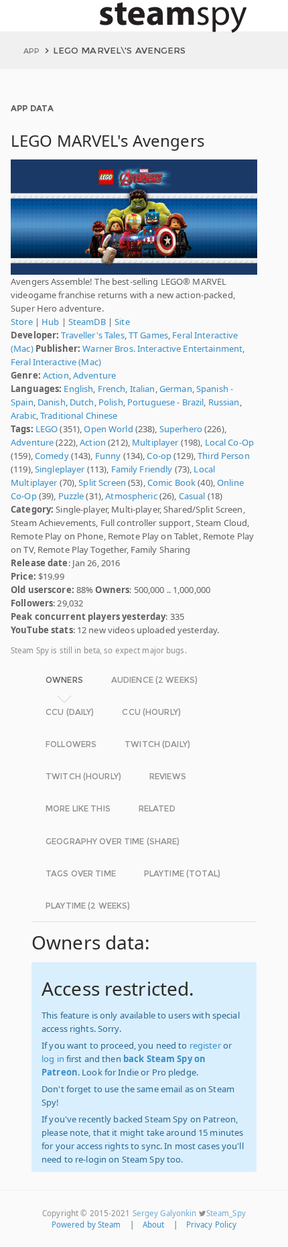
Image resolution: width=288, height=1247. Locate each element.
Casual (192, 496)
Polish (110, 402)
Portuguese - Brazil (165, 402)
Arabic (23, 415)
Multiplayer (155, 442)
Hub (50, 322)
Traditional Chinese (78, 415)
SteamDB (87, 322)
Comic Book (171, 482)
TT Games (148, 335)
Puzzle (71, 496)
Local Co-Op (229, 442)
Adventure (94, 375)
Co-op (159, 456)
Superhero (180, 429)
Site (122, 322)
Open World (108, 429)
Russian (224, 402)
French (112, 389)
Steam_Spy (226, 1213)
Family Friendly (142, 469)
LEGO (46, 429)
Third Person (224, 456)
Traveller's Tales (92, 335)
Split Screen (102, 482)
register (205, 1045)
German (175, 389)
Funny (108, 456)
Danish (52, 402)
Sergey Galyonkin (165, 1213)
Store (22, 322)
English (78, 389)
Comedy (52, 456)
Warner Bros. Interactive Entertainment (162, 348)
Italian (142, 389)
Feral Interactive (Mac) (56, 362)
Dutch (82, 402)
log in (53, 1059)
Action (56, 375)
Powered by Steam (86, 1225)
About (154, 1225)
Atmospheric (131, 496)
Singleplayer (60, 469)
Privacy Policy (211, 1225)
